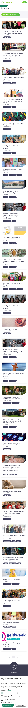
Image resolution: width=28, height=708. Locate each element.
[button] (14, 702)
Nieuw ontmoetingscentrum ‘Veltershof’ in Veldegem (11, 192)
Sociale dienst (7, 37)
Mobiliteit (20, 289)
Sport (19, 563)
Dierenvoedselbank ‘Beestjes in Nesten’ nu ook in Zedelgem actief (12, 32)
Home (4, 6)
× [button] (26, 677)
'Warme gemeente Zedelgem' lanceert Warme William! (14, 536)
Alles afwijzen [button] (21, 705)
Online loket (14, 675)
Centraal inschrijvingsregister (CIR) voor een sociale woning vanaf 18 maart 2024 (13, 101)
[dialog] (14, 692)
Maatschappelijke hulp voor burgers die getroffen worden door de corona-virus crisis (13, 374)
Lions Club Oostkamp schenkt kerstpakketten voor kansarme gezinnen (11, 146)
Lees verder (9, 690)
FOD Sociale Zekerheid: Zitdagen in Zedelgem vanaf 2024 (13, 124)
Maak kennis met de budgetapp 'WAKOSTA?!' (12, 643)
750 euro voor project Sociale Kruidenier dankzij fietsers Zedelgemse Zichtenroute (11, 215)
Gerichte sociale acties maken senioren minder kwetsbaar (11, 601)
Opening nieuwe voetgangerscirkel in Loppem (13, 78)
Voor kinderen (15, 402)
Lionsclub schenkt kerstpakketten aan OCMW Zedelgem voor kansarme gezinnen (13, 513)
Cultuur (5, 563)
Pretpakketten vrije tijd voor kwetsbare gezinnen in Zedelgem (12, 398)
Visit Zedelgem (14, 672)
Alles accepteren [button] (7, 705)
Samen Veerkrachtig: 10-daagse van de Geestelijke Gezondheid (13, 558)
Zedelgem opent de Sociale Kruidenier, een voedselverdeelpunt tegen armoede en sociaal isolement (13, 351)
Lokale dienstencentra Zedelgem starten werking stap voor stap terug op (13, 261)
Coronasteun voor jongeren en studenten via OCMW (11, 238)
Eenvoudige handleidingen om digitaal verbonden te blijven (11, 444)
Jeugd (13, 541)
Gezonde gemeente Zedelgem (11, 622)
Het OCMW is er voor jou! (10, 329)
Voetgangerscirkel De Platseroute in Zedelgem (13, 284)
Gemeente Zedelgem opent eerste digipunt (12, 170)
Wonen (13, 106)
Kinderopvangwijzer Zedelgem (12, 579)
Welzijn (14, 83)
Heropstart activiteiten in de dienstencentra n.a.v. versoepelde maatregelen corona (12, 421)
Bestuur (6, 174)
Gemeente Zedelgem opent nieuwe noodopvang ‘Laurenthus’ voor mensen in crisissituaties (13, 55)
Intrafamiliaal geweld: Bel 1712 (12, 491)
